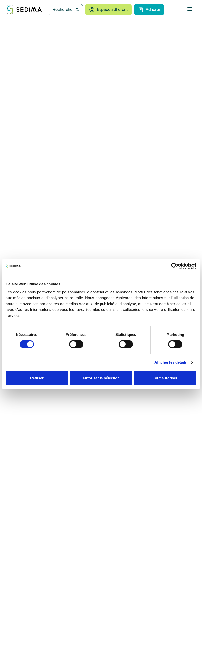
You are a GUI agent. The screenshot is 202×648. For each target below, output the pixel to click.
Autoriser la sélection (100, 378)
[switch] (76, 344)
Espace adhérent (112, 9)
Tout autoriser (165, 378)
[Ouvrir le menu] (190, 9)
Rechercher (63, 9)
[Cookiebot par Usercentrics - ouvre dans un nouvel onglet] (174, 266)
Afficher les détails (170, 362)
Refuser (37, 378)
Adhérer (153, 9)
